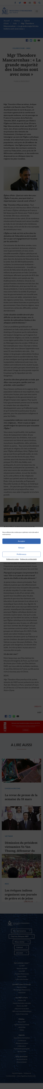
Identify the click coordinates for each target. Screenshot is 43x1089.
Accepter (21, 541)
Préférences (21, 554)
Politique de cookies (12, 559)
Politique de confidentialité (28, 559)
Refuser (21, 548)
